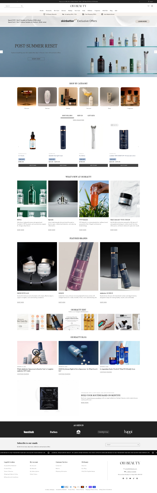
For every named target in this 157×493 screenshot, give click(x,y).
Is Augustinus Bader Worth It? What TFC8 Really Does (117, 369)
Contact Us (58, 465)
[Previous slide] (1, 51)
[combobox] (14, 6)
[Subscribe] (138, 444)
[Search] (22, 6)
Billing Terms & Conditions (11, 477)
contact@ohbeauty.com (131, 469)
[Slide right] (138, 146)
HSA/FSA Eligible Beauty (88, 471)
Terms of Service (8, 471)
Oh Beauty (52, 489)
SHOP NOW (20, 230)
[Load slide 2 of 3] (78, 75)
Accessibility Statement (10, 465)
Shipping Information (61, 471)
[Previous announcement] (17, 1)
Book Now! (85, 402)
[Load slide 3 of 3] (81, 75)
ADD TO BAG (63, 165)
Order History (33, 474)
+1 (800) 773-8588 (131, 471)
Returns (58, 468)
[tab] (67, 116)
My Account (33, 465)
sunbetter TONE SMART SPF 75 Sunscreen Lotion (122, 156)
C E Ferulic (21, 156)
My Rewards (33, 468)
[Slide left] (18, 146)
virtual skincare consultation (94, 398)
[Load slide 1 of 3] (76, 75)
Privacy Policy (71, 489)
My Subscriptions (34, 471)
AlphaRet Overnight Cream (56, 156)
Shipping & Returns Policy (11, 474)
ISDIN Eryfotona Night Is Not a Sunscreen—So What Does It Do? (78, 370)
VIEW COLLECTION (78, 120)
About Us (84, 465)
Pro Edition (82, 156)
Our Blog (84, 468)
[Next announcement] (139, 1)
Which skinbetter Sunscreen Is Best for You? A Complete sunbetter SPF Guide (35, 370)
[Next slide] (155, 51)
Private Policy (7, 468)
